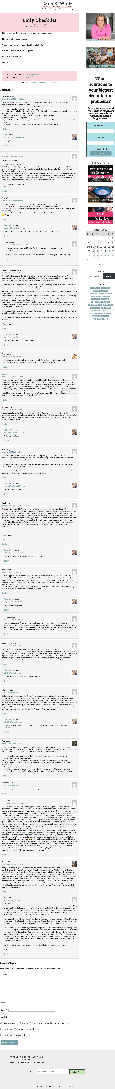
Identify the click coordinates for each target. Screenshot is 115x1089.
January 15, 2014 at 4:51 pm (14, 228)
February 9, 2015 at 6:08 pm (13, 376)
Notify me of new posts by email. (18, 1035)
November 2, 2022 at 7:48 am (13, 864)
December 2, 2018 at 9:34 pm (13, 803)
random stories (100, 310)
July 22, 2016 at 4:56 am (11, 785)
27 (100, 255)
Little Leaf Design (69, 1087)
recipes (108, 313)
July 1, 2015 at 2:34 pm (12, 673)
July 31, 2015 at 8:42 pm (13, 722)
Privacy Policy (36, 1057)
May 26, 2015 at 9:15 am (13, 602)
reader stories (96, 313)
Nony (6, 134)
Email (4, 1010)
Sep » (101, 263)
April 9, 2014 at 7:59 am (13, 337)
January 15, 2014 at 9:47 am (12, 201)
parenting (108, 305)
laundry (105, 299)
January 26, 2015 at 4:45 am (12, 356)
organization (94, 305)
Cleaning (105, 288)
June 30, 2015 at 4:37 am (11, 646)
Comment (6, 974)
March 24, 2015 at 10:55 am (14, 486)
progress (105, 308)
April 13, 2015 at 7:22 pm (13, 553)
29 (108, 255)
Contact (27, 1060)
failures (108, 293)
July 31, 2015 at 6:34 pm (11, 692)
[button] (77, 1071)
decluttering (95, 293)
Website (5, 1017)
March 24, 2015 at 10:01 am (12, 452)
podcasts (95, 308)
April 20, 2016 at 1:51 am (11, 744)
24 (88, 255)
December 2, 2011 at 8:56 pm (15, 137)
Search (101, 271)
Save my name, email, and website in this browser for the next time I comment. (37, 1023)
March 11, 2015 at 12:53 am (12, 409)
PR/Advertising (18, 1057)
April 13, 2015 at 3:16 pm (11, 506)
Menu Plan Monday (100, 302)
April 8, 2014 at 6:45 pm (11, 272)
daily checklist (100, 291)
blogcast (95, 288)
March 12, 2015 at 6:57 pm (14, 432)
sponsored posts (100, 316)
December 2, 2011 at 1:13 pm (13, 99)
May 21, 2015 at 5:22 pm (11, 572)
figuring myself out (100, 296)
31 (88, 260)
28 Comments (47, 26)
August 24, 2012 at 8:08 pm (12, 157)
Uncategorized (38, 82)
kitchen (95, 299)
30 (113, 255)
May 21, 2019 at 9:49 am (13, 619)
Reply (4, 129)
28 (104, 255)
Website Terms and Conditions (27, 1062)
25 (92, 255)
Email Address (100, 125)
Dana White (9, 225)
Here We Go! (27, 77)
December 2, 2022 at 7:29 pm (15, 900)
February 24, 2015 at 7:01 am (16, 244)
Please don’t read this (31, 74)
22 (108, 251)
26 (96, 255)
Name (4, 1002)
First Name (101, 137)
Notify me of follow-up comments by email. (22, 1029)
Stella (4, 374)
